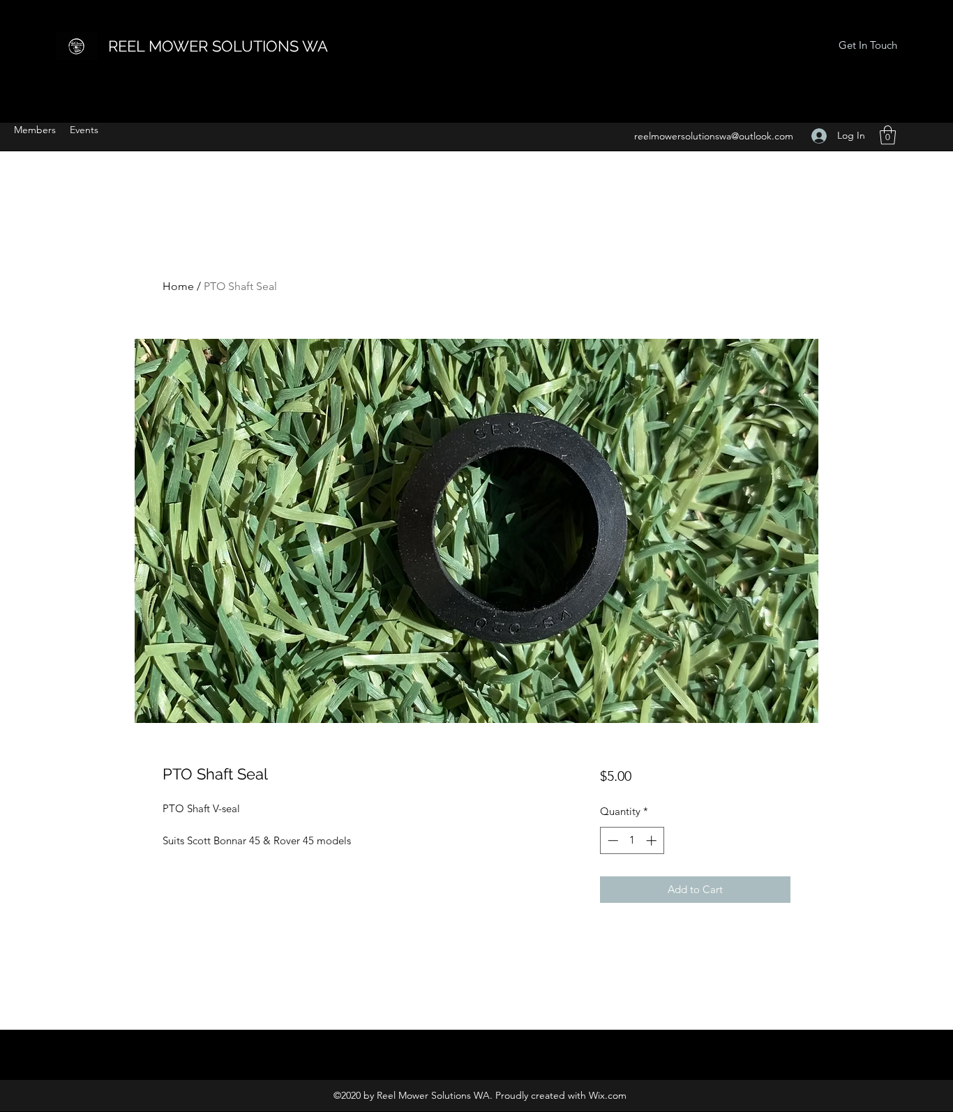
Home (178, 286)
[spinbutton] (631, 840)
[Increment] (652, 840)
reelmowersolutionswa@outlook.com (713, 136)
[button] (888, 134)
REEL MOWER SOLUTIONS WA (218, 46)
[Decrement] (611, 840)
